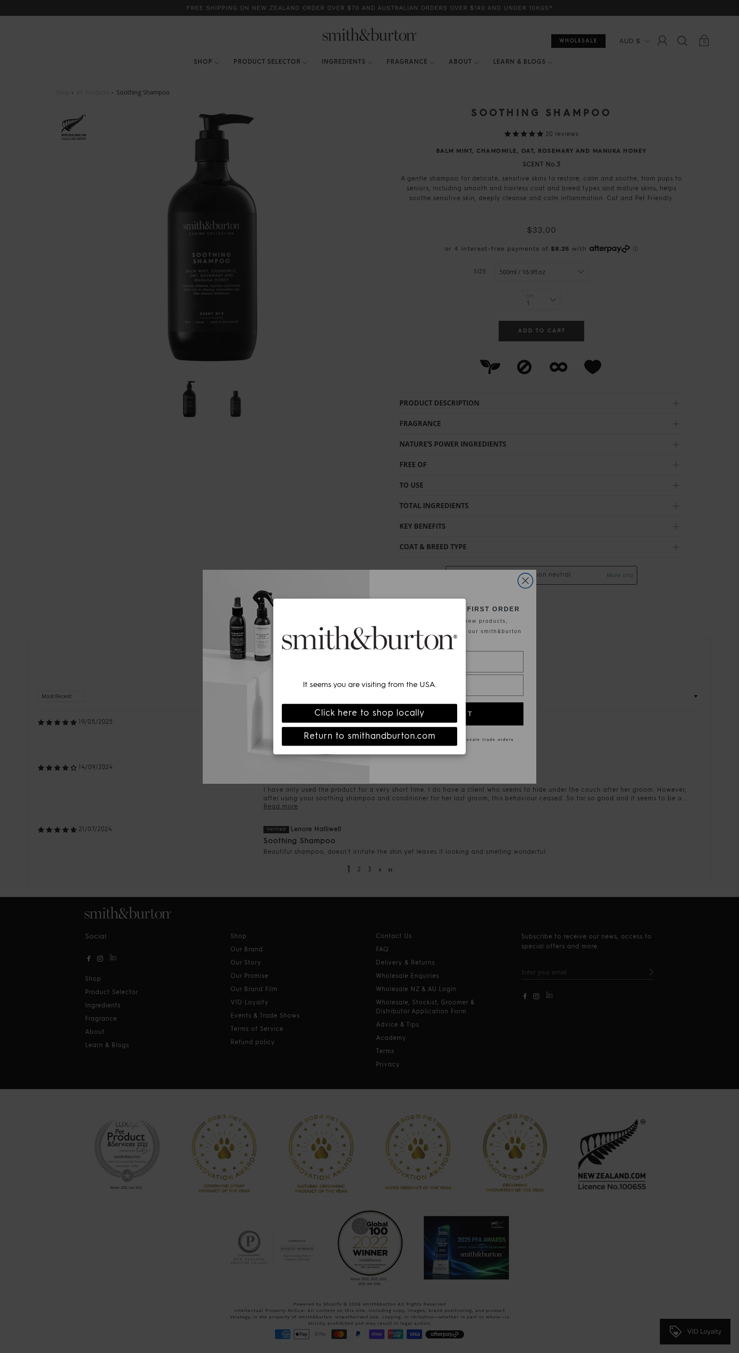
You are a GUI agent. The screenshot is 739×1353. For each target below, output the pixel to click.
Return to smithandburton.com (370, 736)
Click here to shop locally (369, 713)
